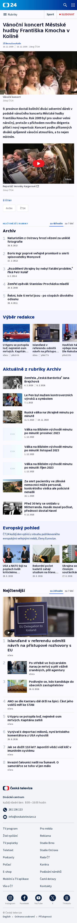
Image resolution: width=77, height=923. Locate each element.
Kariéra (44, 864)
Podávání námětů (50, 871)
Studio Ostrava (49, 850)
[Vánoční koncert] (38, 73)
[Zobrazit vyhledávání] (65, 5)
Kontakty (46, 886)
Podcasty (8, 857)
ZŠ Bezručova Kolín (12, 43)
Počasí (7, 864)
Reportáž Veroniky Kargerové (19, 186)
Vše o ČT (8, 886)
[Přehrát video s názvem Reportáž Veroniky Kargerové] (38, 163)
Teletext (8, 850)
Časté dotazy (48, 879)
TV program (10, 828)
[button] (38, 163)
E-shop (7, 871)
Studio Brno (47, 843)
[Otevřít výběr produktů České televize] (73, 5)
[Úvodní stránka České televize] (18, 788)
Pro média (46, 828)
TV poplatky (10, 843)
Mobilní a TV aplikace (16, 879)
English (7, 916)
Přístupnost (45, 916)
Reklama (45, 835)
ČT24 (22, 208)
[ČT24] (10, 5)
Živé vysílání (10, 835)
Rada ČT (45, 857)
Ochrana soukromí (25, 916)
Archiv (9, 208)
